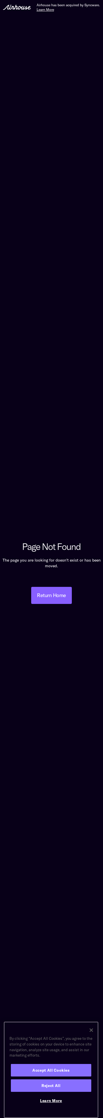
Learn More (51, 1100)
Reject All (51, 1085)
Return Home (51, 595)
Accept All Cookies (51, 1070)
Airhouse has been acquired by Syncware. (68, 7)
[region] (51, 1070)
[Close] (91, 1030)
